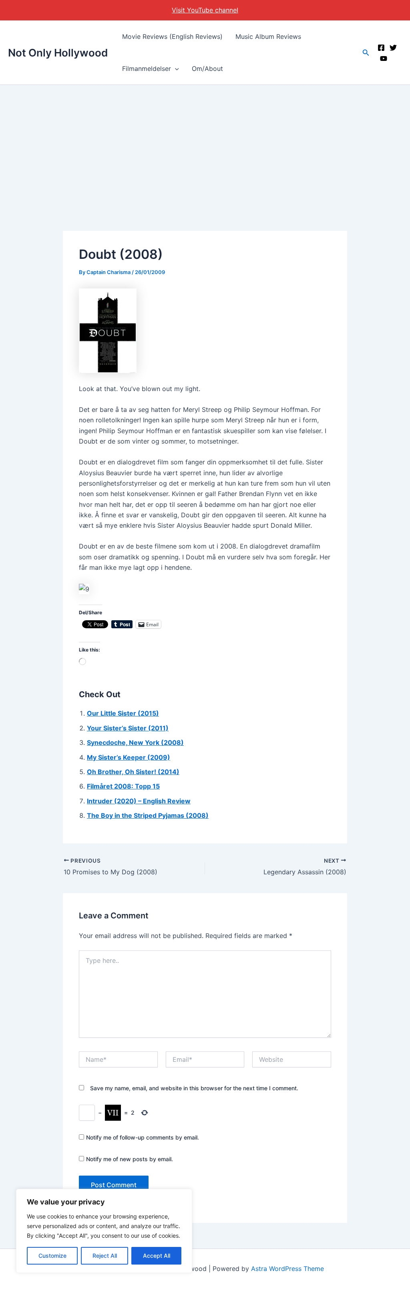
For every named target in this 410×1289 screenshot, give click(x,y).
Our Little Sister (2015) (123, 713)
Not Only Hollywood (58, 52)
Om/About (207, 69)
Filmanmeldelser (146, 69)
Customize (52, 1255)
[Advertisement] (205, 145)
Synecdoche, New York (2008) (135, 742)
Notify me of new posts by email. (129, 1159)
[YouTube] (383, 58)
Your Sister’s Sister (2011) (128, 728)
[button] (175, 68)
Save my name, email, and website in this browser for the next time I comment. (194, 1088)
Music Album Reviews (268, 36)
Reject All (104, 1255)
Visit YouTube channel (205, 10)
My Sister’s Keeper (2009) (128, 757)
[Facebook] (381, 47)
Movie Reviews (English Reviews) (172, 36)
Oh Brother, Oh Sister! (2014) (133, 772)
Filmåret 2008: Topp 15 (123, 786)
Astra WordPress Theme (287, 1269)
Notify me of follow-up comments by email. (142, 1137)
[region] (104, 1231)
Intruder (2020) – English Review (139, 801)
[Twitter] (393, 47)
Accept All (156, 1255)
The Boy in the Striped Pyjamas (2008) (148, 815)
